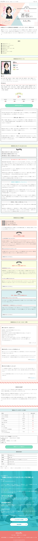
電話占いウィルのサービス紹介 (7, 51)
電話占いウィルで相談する (19, 446)
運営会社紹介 (4, 52)
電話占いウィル (2, 466)
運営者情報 (19, 524)
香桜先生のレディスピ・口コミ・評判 (8, 48)
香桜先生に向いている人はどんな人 (8, 45)
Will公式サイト (33, 359)
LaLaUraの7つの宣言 (19, 519)
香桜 (6, 466)
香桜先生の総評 (4, 49)
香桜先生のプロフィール (6, 43)
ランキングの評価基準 (9, 537)
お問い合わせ (29, 537)
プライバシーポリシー (23, 537)
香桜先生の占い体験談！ (6, 46)
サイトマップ (34, 537)
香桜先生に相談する (19, 105)
